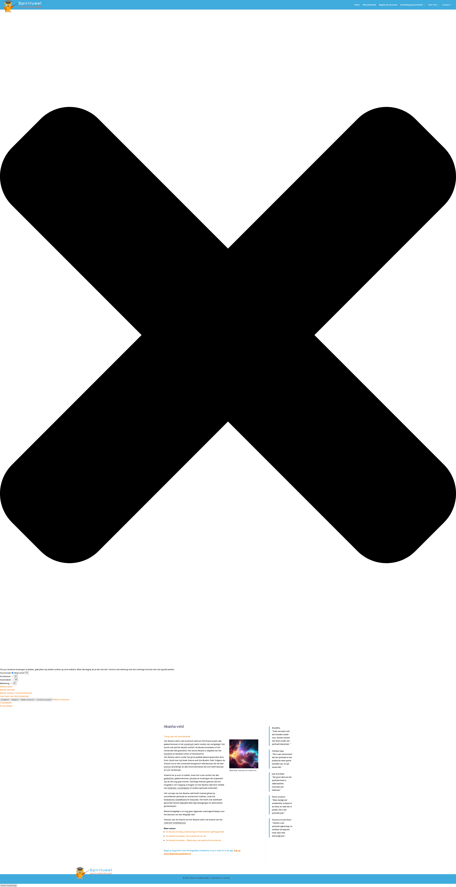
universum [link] (189, 744)
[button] (228, 335)
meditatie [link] (172, 788)
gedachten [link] (169, 778)
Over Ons (432, 5)
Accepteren (5, 700)
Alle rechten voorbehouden (197, 878)
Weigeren (15, 700)
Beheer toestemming (8, 885)
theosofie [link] (194, 799)
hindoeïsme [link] (169, 799)
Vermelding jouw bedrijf (411, 5)
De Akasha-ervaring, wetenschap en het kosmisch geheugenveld (195, 831)
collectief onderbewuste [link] (175, 823)
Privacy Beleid (6, 706)
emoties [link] (193, 778)
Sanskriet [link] (168, 753)
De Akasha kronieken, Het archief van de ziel (186, 836)
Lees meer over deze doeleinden (14, 696)
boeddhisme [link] (181, 799)
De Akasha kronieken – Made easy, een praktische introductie (193, 840)
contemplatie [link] (183, 788)
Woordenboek (369, 5)
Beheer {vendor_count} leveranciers (16, 693)
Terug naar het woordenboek (177, 736)
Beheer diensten (7, 689)
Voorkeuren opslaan (44, 700)
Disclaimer (216, 878)
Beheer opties (6, 686)
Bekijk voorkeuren (27, 700)
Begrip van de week (388, 5)
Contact (446, 5)
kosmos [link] (167, 766)
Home (357, 5)
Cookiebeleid (6, 702)
